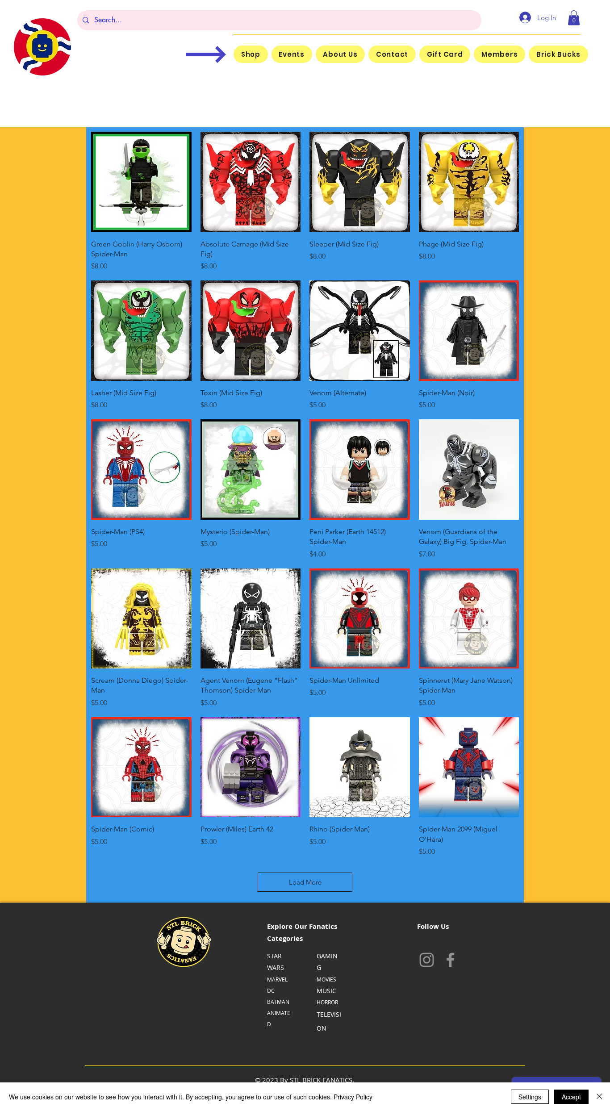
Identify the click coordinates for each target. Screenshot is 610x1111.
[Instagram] (426, 959)
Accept (571, 1096)
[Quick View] (141, 182)
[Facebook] (450, 959)
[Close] (599, 1097)
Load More (305, 882)
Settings (529, 1096)
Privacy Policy (353, 1096)
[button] (574, 17)
